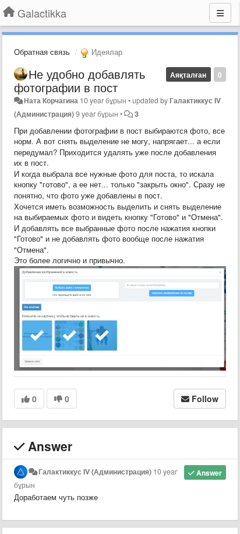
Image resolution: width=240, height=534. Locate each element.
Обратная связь (42, 51)
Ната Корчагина (51, 100)
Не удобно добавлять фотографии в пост (79, 80)
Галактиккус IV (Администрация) (94, 471)
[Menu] (220, 13)
